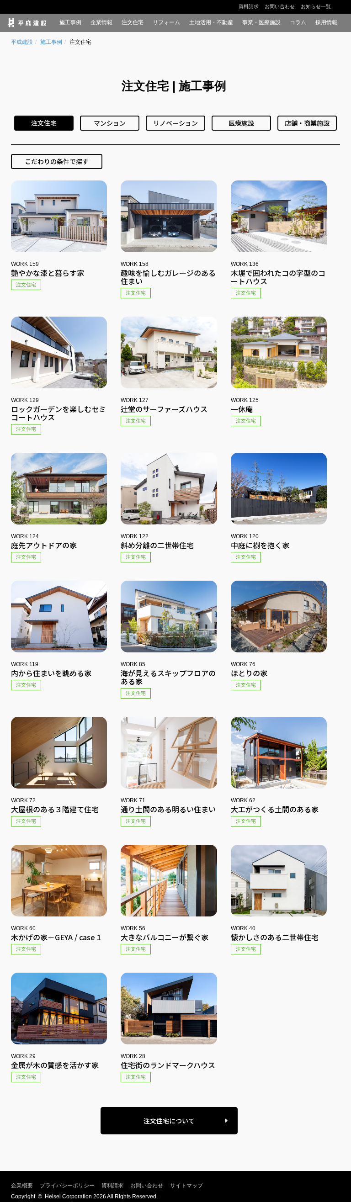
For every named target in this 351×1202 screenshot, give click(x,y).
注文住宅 (133, 22)
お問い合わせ (280, 6)
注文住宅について (169, 1120)
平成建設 (22, 42)
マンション (110, 122)
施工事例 (70, 22)
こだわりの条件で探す (57, 161)
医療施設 (241, 122)
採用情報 (326, 22)
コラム (298, 22)
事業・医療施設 (261, 22)
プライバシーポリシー (67, 1185)
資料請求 (249, 6)
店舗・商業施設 (307, 122)
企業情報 (101, 22)
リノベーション (175, 122)
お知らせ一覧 (316, 6)
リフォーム (166, 22)
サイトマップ (186, 1185)
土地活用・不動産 (211, 22)
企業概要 (22, 1185)
